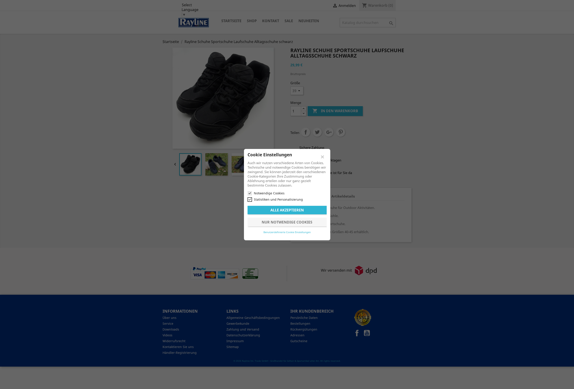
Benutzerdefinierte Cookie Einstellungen (287, 232)
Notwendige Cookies (269, 193)
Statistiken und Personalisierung (278, 199)
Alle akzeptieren (287, 209)
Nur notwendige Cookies (287, 221)
